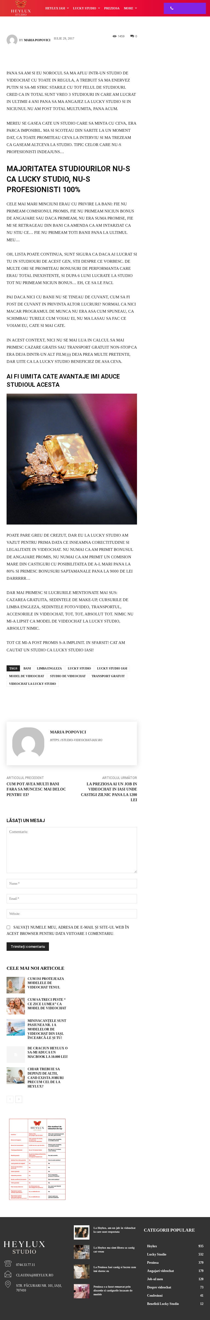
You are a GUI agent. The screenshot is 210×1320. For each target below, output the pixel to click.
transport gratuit (108, 676)
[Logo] (35, 1238)
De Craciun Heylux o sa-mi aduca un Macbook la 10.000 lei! (48, 1052)
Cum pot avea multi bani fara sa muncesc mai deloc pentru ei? (36, 789)
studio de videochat (68, 676)
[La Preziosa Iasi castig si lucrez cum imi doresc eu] (81, 1272)
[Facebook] (64, 56)
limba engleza (49, 668)
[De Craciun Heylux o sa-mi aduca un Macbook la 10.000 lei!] (16, 1054)
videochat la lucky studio (32, 683)
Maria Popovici (37, 40)
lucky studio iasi (112, 668)
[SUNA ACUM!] (170, 8)
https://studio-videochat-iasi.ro (76, 740)
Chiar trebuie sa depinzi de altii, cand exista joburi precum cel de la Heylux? (46, 1077)
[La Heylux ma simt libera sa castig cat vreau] (81, 1252)
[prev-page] (10, 1099)
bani (27, 668)
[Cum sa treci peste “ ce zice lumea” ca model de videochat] (16, 1006)
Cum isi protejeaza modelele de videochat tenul (46, 983)
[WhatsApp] (80, 56)
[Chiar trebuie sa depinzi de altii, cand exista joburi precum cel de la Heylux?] (16, 1075)
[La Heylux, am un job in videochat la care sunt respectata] (81, 1232)
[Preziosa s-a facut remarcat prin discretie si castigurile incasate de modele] (81, 1291)
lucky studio (79, 668)
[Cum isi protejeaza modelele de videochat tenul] (16, 985)
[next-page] (18, 1099)
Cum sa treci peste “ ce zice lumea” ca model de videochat (47, 1004)
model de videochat (26, 676)
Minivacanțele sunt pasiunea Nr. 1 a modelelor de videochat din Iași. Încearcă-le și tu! (47, 1029)
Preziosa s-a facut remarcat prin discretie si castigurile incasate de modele (113, 1290)
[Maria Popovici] (13, 40)
